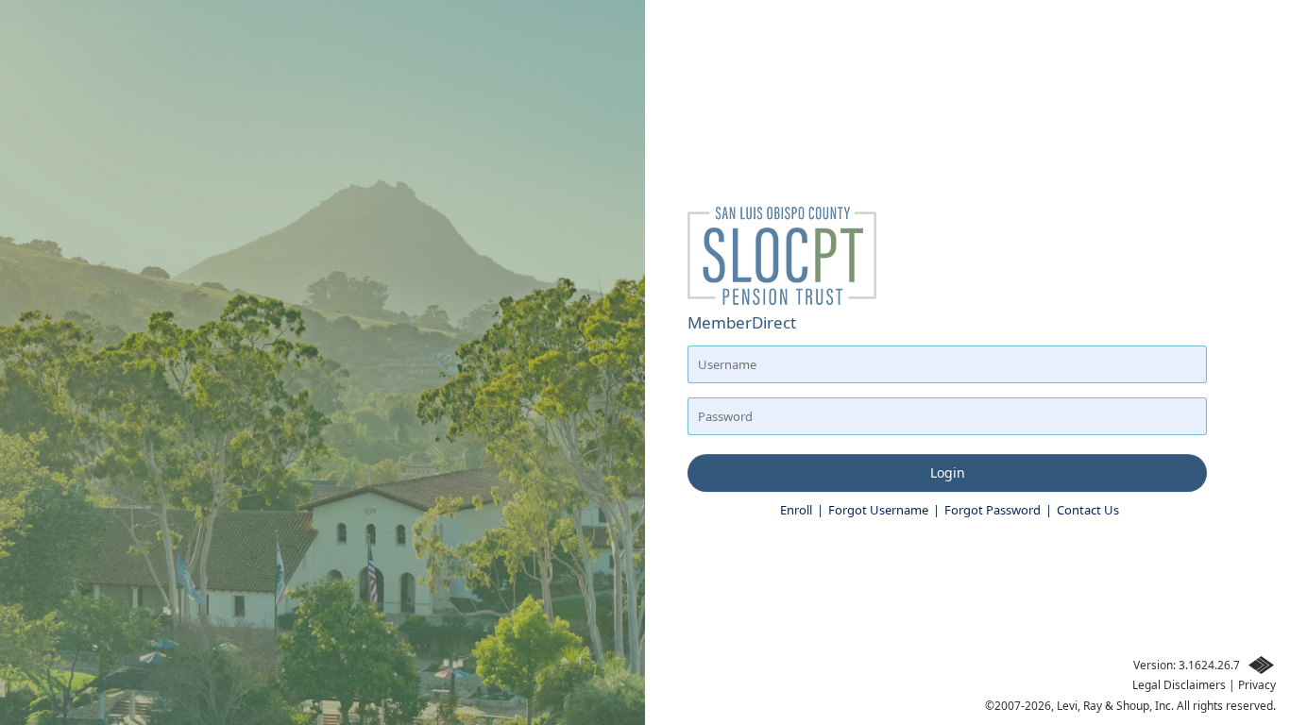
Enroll (796, 509)
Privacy (1257, 685)
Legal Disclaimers (1179, 685)
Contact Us (1088, 509)
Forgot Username (878, 509)
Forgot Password (992, 509)
